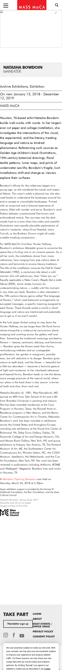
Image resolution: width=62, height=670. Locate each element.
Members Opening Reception (19, 479)
